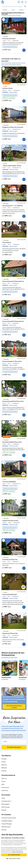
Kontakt (3, 810)
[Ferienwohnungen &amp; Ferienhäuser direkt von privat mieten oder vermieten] (2, 2)
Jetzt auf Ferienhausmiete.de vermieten (14, 706)
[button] (26, 2)
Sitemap (3, 771)
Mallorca (4, 765)
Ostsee (3, 762)
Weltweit (4, 768)
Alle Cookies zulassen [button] (14, 854)
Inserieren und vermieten (8, 818)
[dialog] (14, 848)
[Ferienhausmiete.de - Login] (22, 2)
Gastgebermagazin (6, 821)
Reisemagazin (5, 804)
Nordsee (3, 759)
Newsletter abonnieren (14, 747)
